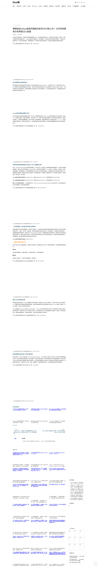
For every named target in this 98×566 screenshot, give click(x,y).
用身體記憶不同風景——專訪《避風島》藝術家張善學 (76, 557)
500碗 (40, 6)
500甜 (28, 6)
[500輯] (16, 2)
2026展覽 (83, 6)
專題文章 (63, 6)
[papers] (80, 2)
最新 (14, 6)
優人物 (69, 6)
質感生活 (51, 6)
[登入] (82, 2)
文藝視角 (45, 6)
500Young (34, 6)
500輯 (16, 25)
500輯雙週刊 (76, 6)
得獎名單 (19, 6)
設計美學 (57, 6)
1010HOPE (15, 425)
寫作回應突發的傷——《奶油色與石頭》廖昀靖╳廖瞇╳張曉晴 (76, 560)
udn (13, 25)
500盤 (24, 6)
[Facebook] (76, 2)
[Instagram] (78, 2)
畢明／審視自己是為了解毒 (74, 562)
